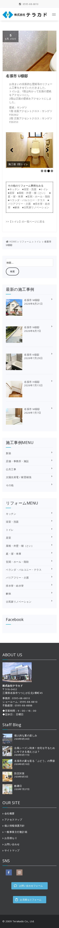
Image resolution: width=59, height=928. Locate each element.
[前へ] (11, 150)
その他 (10, 485)
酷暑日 (18, 785)
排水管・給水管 (15, 585)
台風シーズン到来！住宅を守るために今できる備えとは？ (34, 749)
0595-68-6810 (30, 4)
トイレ (44, 189)
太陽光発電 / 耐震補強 (18, 477)
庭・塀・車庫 (15, 196)
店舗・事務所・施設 (17, 461)
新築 (8, 453)
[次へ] (47, 150)
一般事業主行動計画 (15, 832)
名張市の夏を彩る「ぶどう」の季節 (34, 760)
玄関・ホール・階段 (38, 196)
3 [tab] (48, 171)
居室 (12, 192)
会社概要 (9, 813)
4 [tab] (52, 171)
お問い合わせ (12, 844)
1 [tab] (42, 171)
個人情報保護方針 (14, 825)
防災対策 (19, 773)
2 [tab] (45, 171)
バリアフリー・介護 (19, 203)
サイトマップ (12, 850)
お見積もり (10, 838)
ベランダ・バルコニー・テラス (27, 200)
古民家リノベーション (36, 207)
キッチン (15, 189)
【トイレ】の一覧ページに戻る (27, 221)
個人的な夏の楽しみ (25, 735)
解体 (17, 207)
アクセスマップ (13, 819)
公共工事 (11, 469)
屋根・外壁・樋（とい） (33, 192)
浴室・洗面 (30, 189)
